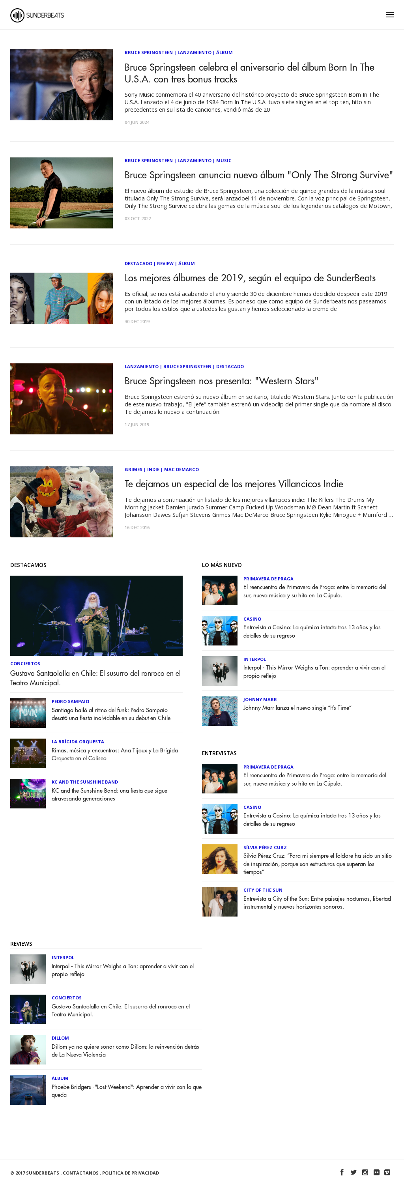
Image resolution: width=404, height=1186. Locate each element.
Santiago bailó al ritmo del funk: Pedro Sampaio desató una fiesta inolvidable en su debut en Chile (111, 714)
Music (224, 160)
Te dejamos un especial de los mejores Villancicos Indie (234, 484)
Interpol (254, 659)
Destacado (138, 263)
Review (165, 263)
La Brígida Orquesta (78, 742)
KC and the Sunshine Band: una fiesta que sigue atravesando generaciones (109, 795)
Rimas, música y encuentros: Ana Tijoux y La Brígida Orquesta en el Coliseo (115, 754)
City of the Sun (262, 890)
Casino (252, 619)
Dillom (60, 1038)
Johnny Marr (260, 699)
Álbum (224, 52)
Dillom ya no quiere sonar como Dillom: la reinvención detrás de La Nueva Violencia (125, 1051)
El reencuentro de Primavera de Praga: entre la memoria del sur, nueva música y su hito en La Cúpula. (314, 591)
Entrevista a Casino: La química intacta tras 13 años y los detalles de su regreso (312, 631)
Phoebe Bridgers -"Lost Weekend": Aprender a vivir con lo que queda (127, 1091)
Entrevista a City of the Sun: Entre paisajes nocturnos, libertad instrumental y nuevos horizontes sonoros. (317, 903)
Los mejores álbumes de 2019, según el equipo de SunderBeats (250, 278)
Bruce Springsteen (149, 52)
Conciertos (25, 663)
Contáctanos (81, 1173)
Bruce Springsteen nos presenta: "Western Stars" (222, 381)
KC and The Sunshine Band (85, 782)
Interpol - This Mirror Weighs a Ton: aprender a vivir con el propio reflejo (314, 672)
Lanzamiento (194, 52)
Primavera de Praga (268, 579)
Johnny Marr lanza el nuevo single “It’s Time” (297, 708)
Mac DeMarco (181, 469)
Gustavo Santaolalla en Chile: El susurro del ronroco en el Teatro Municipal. (95, 678)
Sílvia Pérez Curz (265, 847)
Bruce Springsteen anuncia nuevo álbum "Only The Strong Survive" (259, 175)
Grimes (133, 469)
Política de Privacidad (130, 1173)
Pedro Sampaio (70, 701)
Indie (153, 469)
